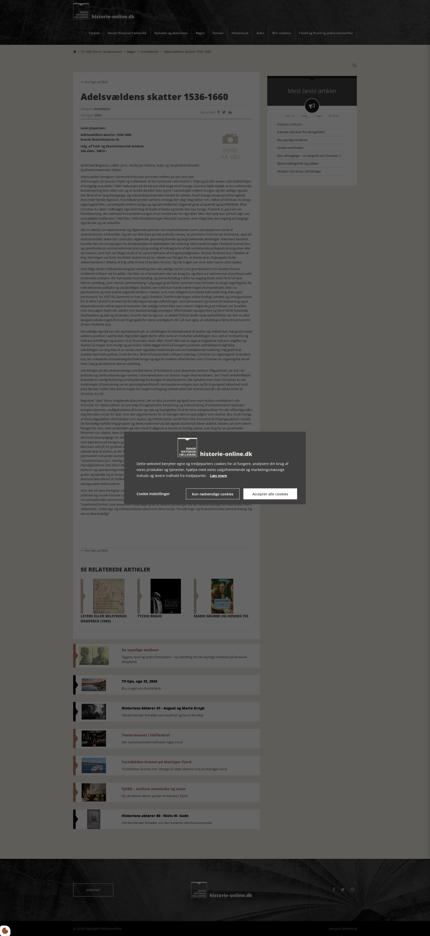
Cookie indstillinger (153, 493)
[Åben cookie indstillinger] (5, 931)
